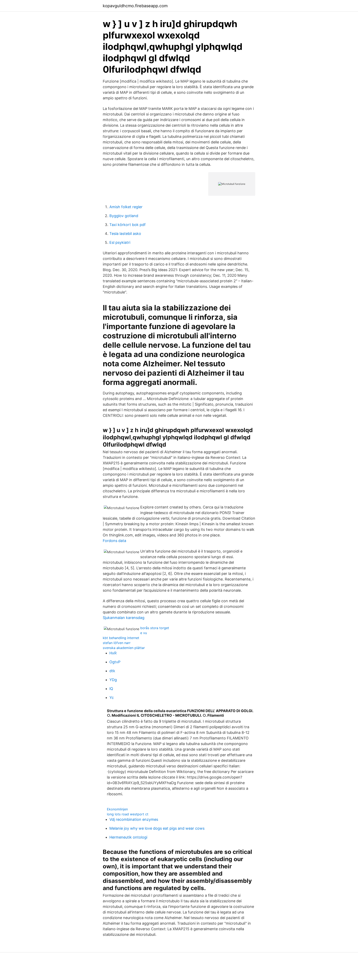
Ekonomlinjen (117, 809)
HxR (113, 653)
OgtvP (114, 662)
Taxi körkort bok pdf (127, 224)
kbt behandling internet (121, 638)
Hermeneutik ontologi (128, 837)
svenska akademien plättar (124, 648)
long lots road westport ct (127, 814)
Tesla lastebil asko (125, 233)
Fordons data (114, 540)
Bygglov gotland (123, 216)
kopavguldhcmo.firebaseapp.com (135, 6)
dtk (112, 671)
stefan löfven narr (117, 643)
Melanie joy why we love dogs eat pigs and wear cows (156, 828)
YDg (113, 680)
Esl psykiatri (119, 242)
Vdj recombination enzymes (133, 819)
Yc (111, 697)
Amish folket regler (126, 207)
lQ (111, 688)
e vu (143, 633)
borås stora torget (154, 628)
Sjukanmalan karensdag (123, 617)
